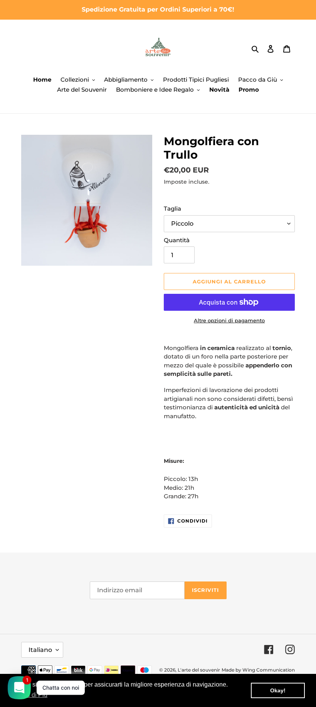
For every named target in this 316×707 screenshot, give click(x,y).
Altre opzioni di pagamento (229, 320)
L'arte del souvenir (199, 670)
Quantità (177, 240)
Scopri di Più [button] (29, 695)
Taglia (172, 208)
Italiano (40, 649)
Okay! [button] (278, 690)
